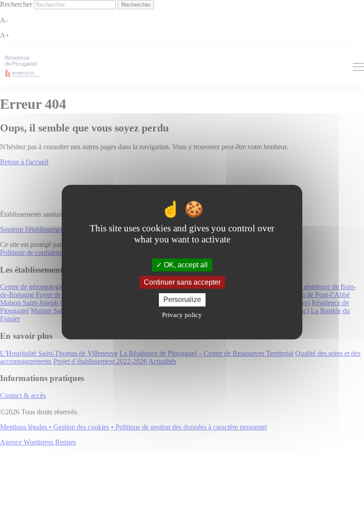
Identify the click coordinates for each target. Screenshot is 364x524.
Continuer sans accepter (182, 282)
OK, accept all (185, 265)
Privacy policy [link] (182, 314)
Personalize (182, 300)
